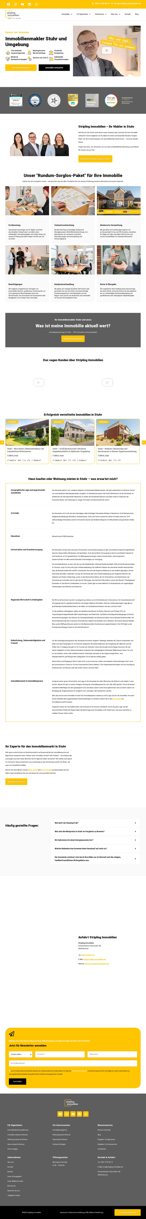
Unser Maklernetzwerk (15, 1181)
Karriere (10, 1172)
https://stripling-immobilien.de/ (97, 964)
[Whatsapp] (36, 4)
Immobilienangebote (60, 1130)
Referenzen (99, 14)
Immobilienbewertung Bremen (18, 1130)
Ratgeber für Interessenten (107, 1144)
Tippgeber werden (13, 1195)
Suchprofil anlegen (59, 1144)
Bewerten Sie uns (13, 1191)
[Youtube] (22, 4)
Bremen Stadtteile (104, 1130)
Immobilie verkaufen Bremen (17, 1135)
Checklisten (102, 1149)
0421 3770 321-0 (88, 955)
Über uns (10, 1162)
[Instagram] (15, 4)
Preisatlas (117, 699)
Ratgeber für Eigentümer (106, 1139)
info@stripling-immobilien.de (94, 959)
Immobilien (66, 14)
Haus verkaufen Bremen (15, 1144)
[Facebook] (8, 4)
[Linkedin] (29, 4)
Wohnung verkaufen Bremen (17, 1139)
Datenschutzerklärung (79, 1071)
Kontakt (128, 14)
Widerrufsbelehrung (96, 1212)
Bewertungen (46, 770)
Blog (137, 14)
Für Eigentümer (82, 14)
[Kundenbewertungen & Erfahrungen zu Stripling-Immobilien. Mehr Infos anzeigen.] (16, 106)
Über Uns (114, 14)
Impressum (64, 1212)
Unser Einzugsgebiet (14, 1176)
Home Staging (12, 1149)
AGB (86, 1212)
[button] (107, 51)
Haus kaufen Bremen (60, 1139)
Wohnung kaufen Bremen (61, 1135)
